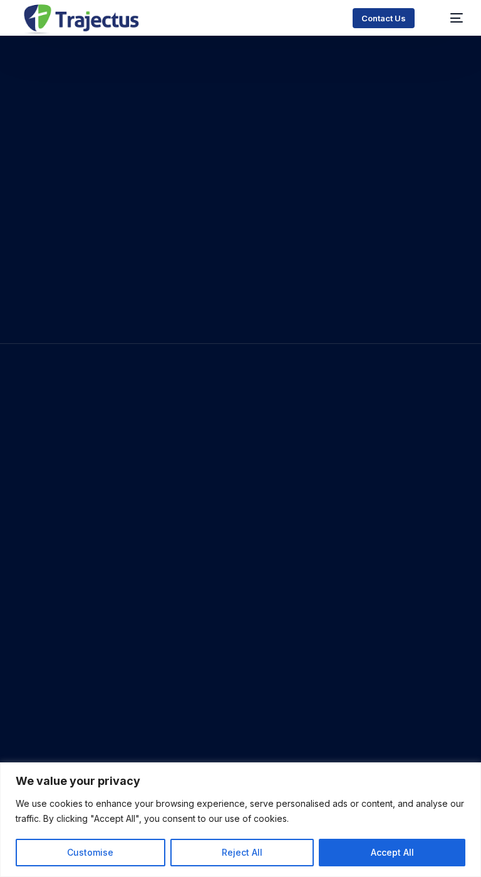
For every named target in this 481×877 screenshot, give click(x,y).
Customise (90, 852)
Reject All (242, 852)
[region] (240, 819)
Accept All (392, 852)
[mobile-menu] (449, 18)
